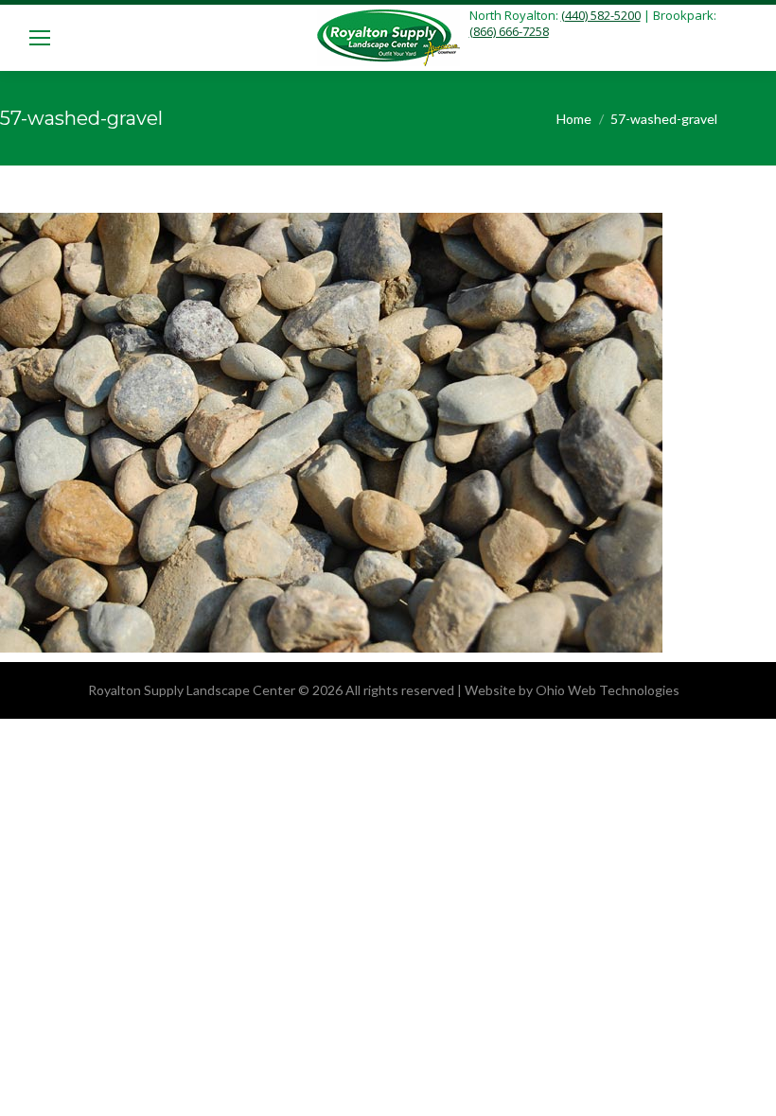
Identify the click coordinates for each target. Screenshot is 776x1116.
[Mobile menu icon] (39, 37)
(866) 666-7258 (509, 31)
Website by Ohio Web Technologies (572, 690)
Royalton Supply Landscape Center (191, 690)
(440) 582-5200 (601, 15)
